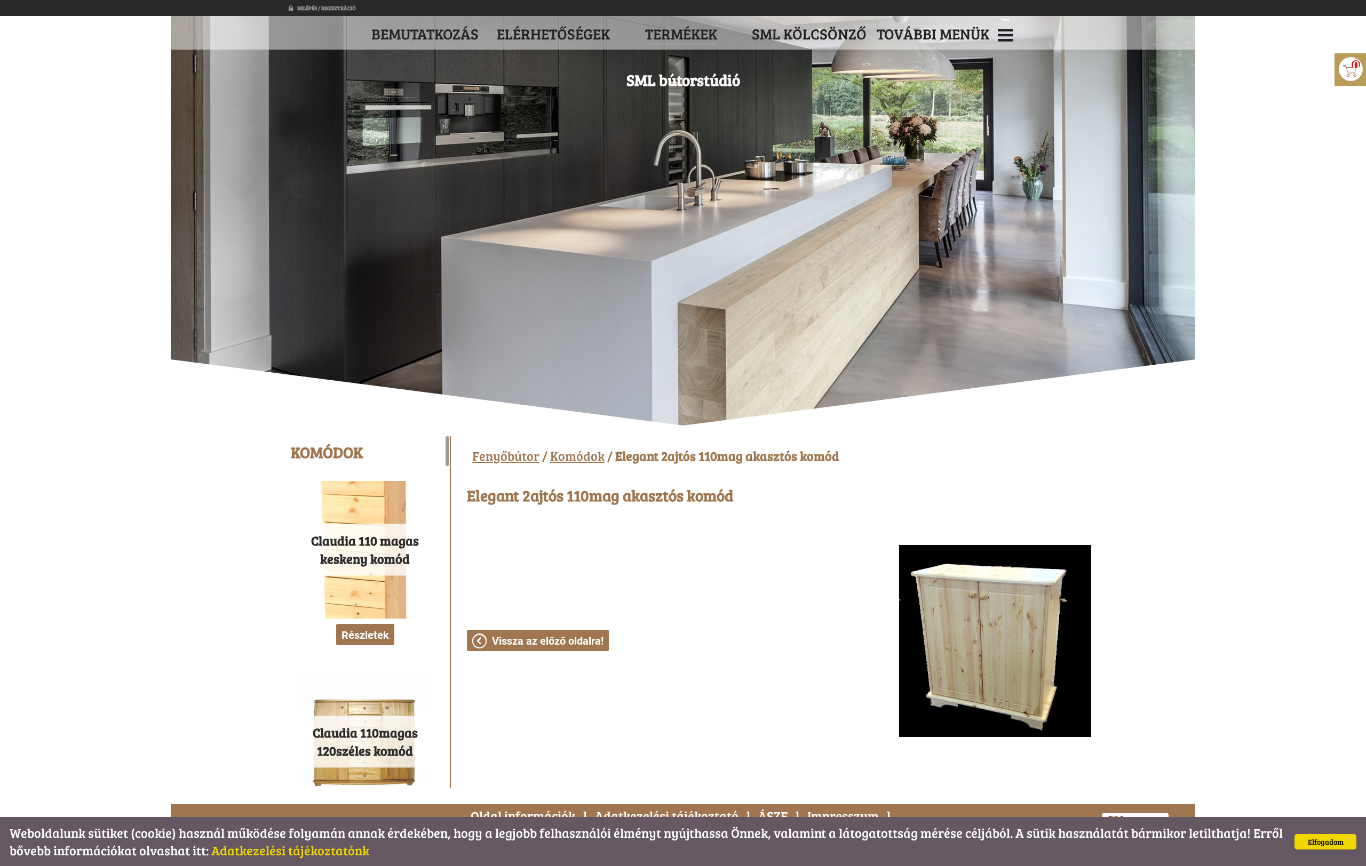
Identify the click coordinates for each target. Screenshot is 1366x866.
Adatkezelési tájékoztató (666, 815)
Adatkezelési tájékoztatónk (290, 850)
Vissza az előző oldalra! (547, 641)
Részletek (365, 635)
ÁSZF (773, 815)
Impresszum (843, 815)
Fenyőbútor (505, 455)
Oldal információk (523, 815)
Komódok (577, 455)
